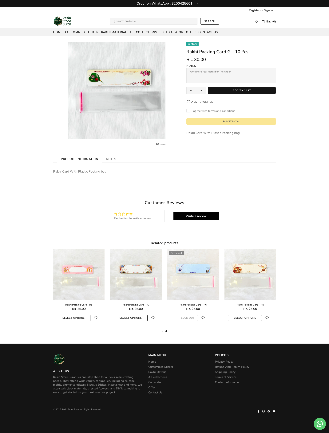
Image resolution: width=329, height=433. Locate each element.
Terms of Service (225, 377)
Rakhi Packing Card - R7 (136, 304)
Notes (191, 66)
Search (209, 21)
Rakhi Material (157, 372)
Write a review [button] (196, 216)
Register (254, 10)
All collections (157, 377)
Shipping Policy (225, 372)
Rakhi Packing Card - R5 (250, 304)
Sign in (268, 10)
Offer (151, 387)
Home (152, 362)
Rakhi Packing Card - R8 (79, 304)
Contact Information (227, 382)
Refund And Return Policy (232, 367)
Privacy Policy (224, 362)
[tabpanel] (193, 289)
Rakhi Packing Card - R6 (193, 304)
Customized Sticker (160, 367)
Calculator (155, 382)
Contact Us (155, 392)
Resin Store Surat (62, 21)
